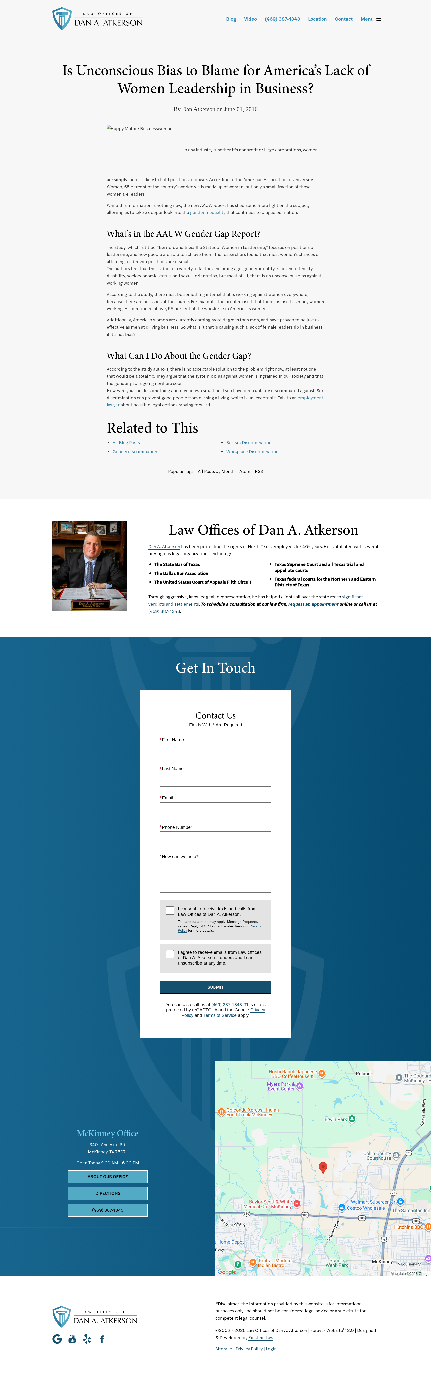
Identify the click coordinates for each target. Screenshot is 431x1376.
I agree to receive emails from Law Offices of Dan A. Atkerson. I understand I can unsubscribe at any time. (220, 958)
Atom (244, 471)
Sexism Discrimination (248, 442)
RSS (259, 471)
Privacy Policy (249, 1348)
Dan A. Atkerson (164, 546)
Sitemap (224, 1348)
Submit (216, 987)
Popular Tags (180, 471)
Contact (344, 18)
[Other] (87, 1338)
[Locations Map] (323, 1167)
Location (317, 18)
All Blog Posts (126, 442)
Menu (367, 18)
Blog (231, 18)
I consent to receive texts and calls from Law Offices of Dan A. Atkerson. (219, 919)
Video (250, 18)
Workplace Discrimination (252, 451)
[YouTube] (72, 1338)
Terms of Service (220, 1015)
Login (271, 1348)
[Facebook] (102, 1338)
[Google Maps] (58, 1338)
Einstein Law (260, 1337)
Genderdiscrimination (135, 451)
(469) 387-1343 (164, 611)
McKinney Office (108, 1133)
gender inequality (207, 212)
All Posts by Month (216, 471)
